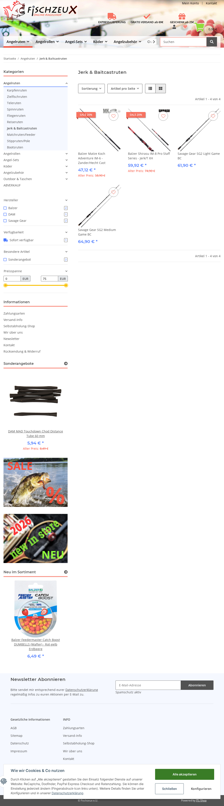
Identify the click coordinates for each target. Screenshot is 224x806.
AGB (13, 728)
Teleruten (14, 103)
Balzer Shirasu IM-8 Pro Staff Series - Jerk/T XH (149, 156)
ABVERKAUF (12, 185)
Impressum (18, 751)
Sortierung (90, 88)
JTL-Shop (201, 800)
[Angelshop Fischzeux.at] (41, 12)
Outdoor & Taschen (18, 179)
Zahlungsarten (14, 313)
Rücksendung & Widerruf (22, 351)
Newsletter (11, 339)
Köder (8, 166)
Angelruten (12, 83)
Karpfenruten (17, 90)
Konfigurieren (201, 788)
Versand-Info (13, 320)
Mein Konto (190, 3)
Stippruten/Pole (18, 141)
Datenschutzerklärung (81, 690)
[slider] (5, 285)
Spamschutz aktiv (128, 692)
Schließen (169, 788)
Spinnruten (15, 109)
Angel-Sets (11, 160)
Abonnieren (197, 685)
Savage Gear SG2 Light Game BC (199, 156)
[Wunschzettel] (185, 28)
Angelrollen (12, 154)
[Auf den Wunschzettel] (113, 116)
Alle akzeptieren (185, 774)
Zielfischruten (17, 97)
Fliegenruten (16, 116)
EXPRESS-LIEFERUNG (112, 22)
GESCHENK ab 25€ (182, 22)
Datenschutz (19, 743)
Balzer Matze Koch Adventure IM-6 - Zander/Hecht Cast (91, 158)
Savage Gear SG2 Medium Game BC (97, 232)
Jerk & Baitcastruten (22, 128)
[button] (174, 28)
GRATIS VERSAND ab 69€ (147, 22)
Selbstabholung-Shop (19, 326)
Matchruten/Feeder (21, 135)
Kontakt (211, 3)
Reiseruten (15, 122)
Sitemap (16, 736)
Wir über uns (13, 332)
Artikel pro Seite (123, 88)
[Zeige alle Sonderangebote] (66, 364)
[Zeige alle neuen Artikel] (66, 572)
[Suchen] (211, 41)
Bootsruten (15, 147)
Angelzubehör (14, 172)
